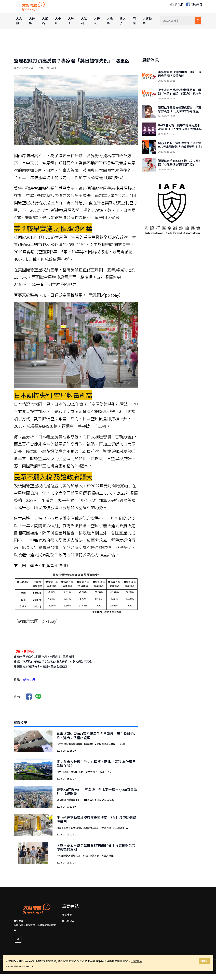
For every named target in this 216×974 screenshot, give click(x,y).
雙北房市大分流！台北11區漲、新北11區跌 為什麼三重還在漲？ (96, 763)
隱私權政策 (68, 921)
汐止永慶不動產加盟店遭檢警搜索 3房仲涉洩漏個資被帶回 (96, 819)
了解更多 (136, 961)
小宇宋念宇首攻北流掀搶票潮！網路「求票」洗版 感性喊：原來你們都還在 (179, 93)
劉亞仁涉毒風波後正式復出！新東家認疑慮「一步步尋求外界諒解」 (179, 109)
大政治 (84, 20)
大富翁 (45, 20)
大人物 (19, 20)
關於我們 (67, 914)
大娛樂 (110, 20)
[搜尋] (198, 20)
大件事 (32, 20)
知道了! (204, 961)
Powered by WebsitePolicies (20, 966)
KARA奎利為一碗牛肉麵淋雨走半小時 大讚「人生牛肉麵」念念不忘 (180, 127)
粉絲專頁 (196, 4)
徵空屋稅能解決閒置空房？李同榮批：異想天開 (45, 656)
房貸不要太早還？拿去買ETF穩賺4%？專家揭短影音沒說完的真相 (96, 847)
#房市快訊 (28, 679)
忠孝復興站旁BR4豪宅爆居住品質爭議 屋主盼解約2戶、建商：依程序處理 (96, 735)
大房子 (71, 20)
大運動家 (147, 20)
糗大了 (123, 20)
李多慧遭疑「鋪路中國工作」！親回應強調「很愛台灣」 (179, 74)
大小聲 (58, 20)
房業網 (178, 4)
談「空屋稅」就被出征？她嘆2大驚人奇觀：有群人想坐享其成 (54, 661)
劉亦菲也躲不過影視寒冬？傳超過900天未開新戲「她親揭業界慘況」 (180, 145)
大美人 (97, 20)
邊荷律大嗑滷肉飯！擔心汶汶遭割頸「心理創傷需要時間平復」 (179, 162)
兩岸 (134, 20)
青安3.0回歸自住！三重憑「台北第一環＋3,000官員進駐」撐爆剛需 (97, 791)
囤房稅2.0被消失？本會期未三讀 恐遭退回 (42, 666)
